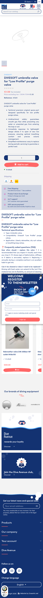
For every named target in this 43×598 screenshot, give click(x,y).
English (20, 584)
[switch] (4, 595)
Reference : (8, 98)
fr (35, 2)
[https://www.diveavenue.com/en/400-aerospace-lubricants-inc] (21, 405)
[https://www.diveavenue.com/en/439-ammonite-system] (35, 405)
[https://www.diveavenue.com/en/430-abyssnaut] (7, 405)
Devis (28, 2)
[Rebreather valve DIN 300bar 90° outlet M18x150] (17, 347)
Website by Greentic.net (29, 593)
